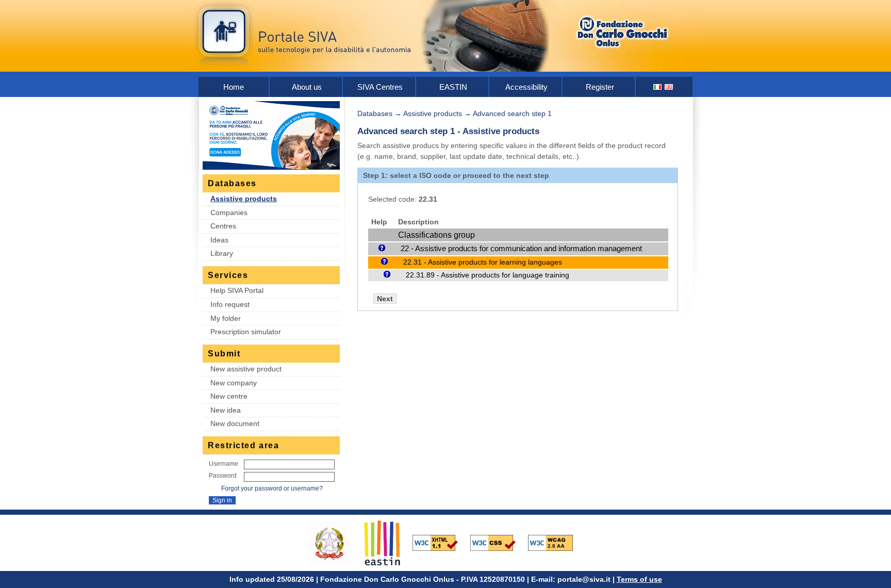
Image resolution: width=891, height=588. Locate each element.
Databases (374, 113)
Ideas (219, 240)
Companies (229, 212)
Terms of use (639, 579)
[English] (669, 87)
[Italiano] (658, 87)
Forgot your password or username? (272, 488)
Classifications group (436, 235)
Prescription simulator (245, 332)
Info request (230, 304)
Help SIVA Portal (236, 290)
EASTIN (453, 87)
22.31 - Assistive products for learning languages (482, 262)
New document (234, 423)
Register (600, 87)
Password (223, 475)
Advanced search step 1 (512, 113)
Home (233, 87)
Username (223, 464)
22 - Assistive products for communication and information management (521, 248)
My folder (225, 318)
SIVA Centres (380, 87)
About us (307, 87)
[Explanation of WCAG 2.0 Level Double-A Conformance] (556, 542)
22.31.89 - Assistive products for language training (487, 275)
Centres (223, 226)
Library (221, 253)
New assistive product (246, 369)
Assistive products (243, 198)
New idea (225, 410)
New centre (229, 396)
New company (233, 383)
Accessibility (526, 87)
